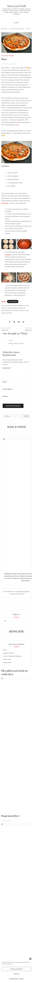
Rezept (3, 301)
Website (5, 396)
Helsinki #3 (28, 330)
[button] (30, 959)
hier (18, 125)
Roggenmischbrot (8, 653)
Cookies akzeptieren (16, 969)
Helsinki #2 (4, 330)
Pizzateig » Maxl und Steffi (15, 343)
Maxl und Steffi (16, 6)
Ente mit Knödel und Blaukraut (12, 656)
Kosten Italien (7, 662)
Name (5, 382)
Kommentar (7, 368)
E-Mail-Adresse (8, 389)
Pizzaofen (8, 254)
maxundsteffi (13, 64)
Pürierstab (4, 203)
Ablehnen (16, 974)
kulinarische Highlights (7, 55)
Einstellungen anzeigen (16, 979)
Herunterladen (12, 301)
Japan (5, 650)
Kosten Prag (7, 659)
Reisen (17, 576)
